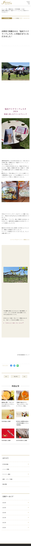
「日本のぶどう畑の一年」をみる (13, 323)
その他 (22, 9)
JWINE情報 (17, 9)
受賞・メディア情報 (7, 479)
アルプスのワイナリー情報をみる (20, 239)
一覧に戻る (15, 376)
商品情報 (4, 484)
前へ (6, 376)
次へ (24, 376)
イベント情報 (5, 469)
